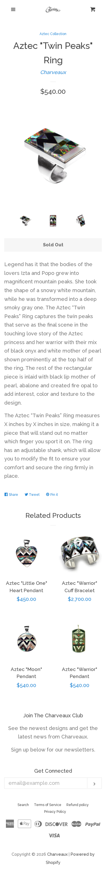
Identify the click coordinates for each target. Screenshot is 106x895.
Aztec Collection (53, 34)
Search (23, 805)
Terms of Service (47, 805)
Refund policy (77, 805)
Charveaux (53, 72)
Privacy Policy (55, 812)
